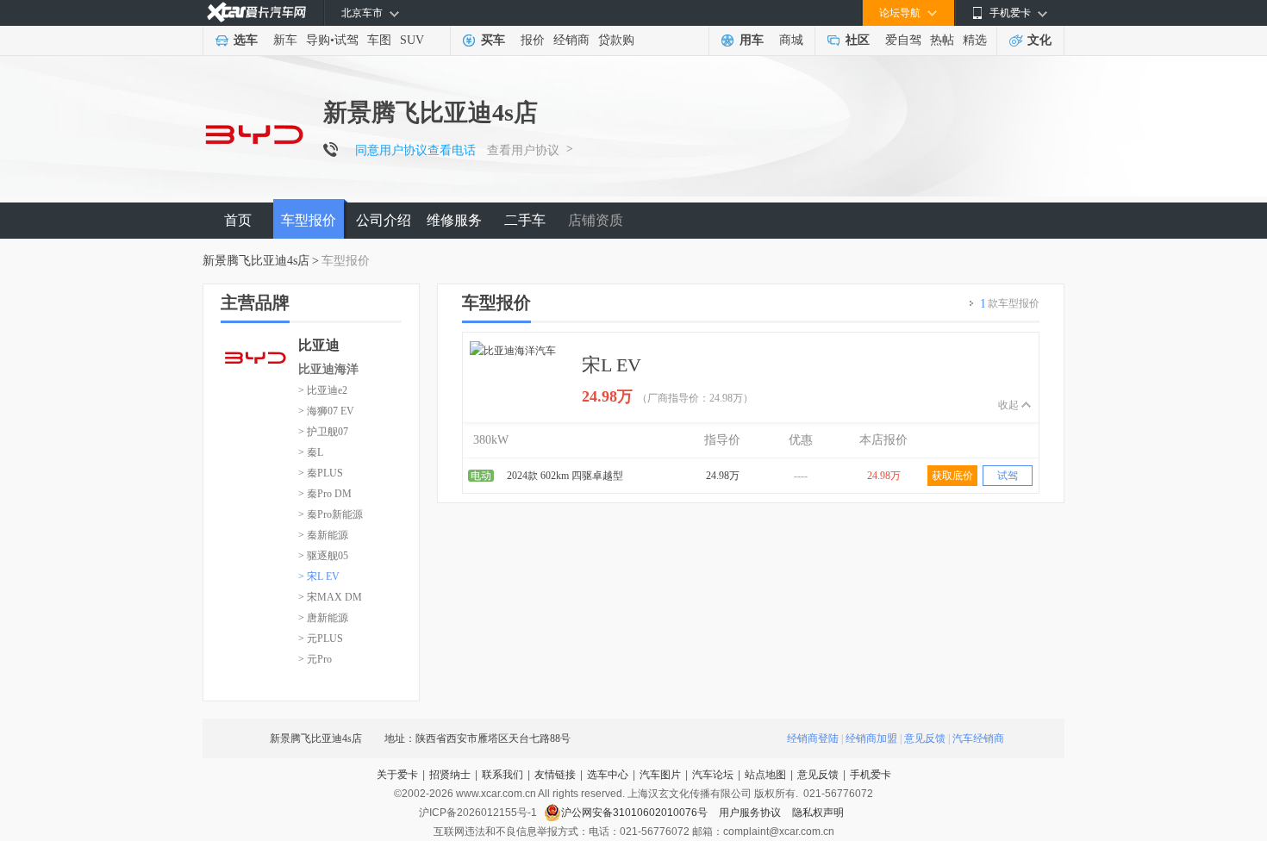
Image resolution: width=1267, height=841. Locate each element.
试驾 (346, 40)
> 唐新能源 (323, 618)
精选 (975, 40)
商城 (791, 40)
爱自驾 (903, 40)
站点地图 (765, 775)
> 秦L (310, 452)
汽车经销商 (978, 738)
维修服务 (454, 220)
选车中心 (607, 775)
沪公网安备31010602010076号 (635, 813)
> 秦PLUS (320, 473)
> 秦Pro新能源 (330, 514)
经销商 (571, 40)
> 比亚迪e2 (322, 390)
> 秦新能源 (323, 535)
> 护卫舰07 (323, 432)
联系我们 (502, 775)
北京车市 (362, 13)
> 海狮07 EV (326, 411)
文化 (1039, 40)
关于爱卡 (397, 775)
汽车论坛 (712, 775)
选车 (246, 40)
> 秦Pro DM (325, 494)
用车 (752, 40)
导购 (318, 40)
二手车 (525, 220)
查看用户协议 (523, 150)
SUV (412, 40)
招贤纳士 (450, 775)
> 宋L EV (319, 576)
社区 (858, 40)
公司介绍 (383, 220)
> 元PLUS (320, 638)
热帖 (942, 40)
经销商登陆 (813, 738)
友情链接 (555, 775)
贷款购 (616, 40)
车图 (379, 40)
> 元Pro (315, 659)
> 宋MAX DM (330, 597)
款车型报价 (1009, 303)
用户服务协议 (751, 813)
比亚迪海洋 (328, 369)
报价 (533, 40)
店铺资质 (595, 220)
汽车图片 (660, 775)
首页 (238, 220)
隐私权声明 (818, 813)
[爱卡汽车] (256, 12)
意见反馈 (925, 738)
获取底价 (952, 476)
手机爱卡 (870, 775)
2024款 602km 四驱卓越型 (565, 476)
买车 (493, 40)
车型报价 (308, 220)
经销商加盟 (871, 738)
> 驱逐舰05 (323, 556)
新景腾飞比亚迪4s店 (256, 260)
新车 (285, 40)
